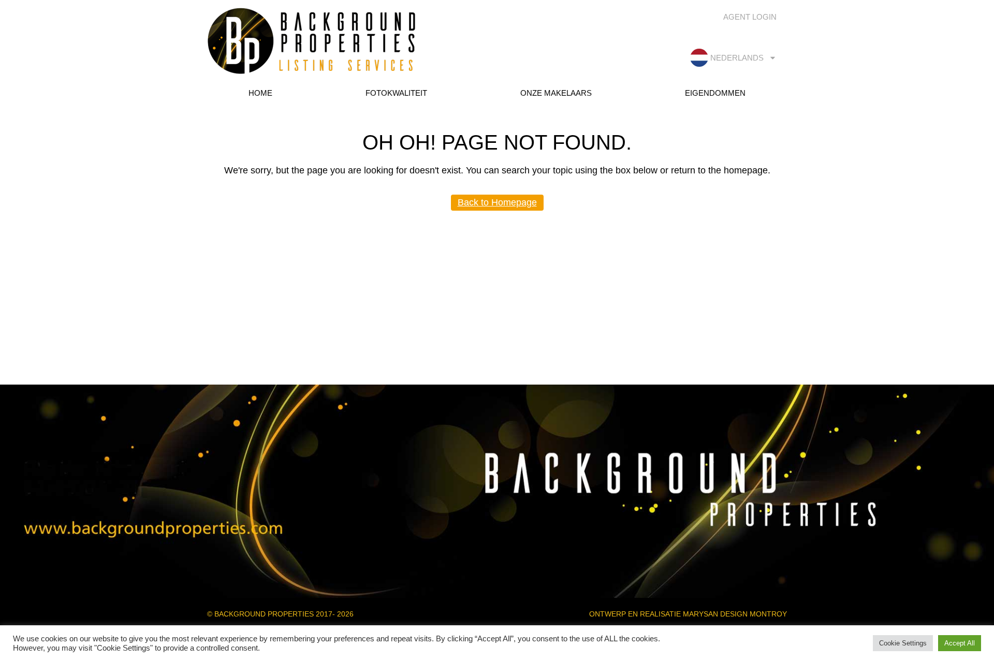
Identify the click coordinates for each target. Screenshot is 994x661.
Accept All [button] (959, 643)
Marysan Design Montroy (735, 614)
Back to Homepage (497, 202)
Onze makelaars (556, 93)
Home (260, 93)
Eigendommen (715, 93)
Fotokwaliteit (396, 93)
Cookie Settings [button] (903, 643)
